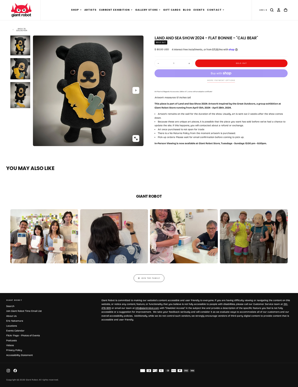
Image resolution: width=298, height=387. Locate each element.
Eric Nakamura (14, 320)
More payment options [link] (221, 80)
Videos (10, 345)
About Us (11, 316)
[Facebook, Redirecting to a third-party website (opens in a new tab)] (15, 371)
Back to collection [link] (21, 29)
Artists (90, 10)
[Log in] (279, 10)
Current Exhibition (114, 10)
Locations (11, 325)
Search (10, 306)
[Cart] (286, 10)
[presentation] (136, 138)
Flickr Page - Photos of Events (23, 335)
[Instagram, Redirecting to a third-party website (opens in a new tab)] (8, 371)
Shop (75, 10)
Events (199, 10)
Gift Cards (172, 10)
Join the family (150, 278)
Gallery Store (146, 10)
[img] (142, 371)
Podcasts (11, 340)
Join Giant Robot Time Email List (24, 311)
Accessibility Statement (19, 355)
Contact (214, 10)
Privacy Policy (14, 350)
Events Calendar (15, 330)
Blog (187, 10)
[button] (81, 10)
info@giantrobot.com (147, 308)
